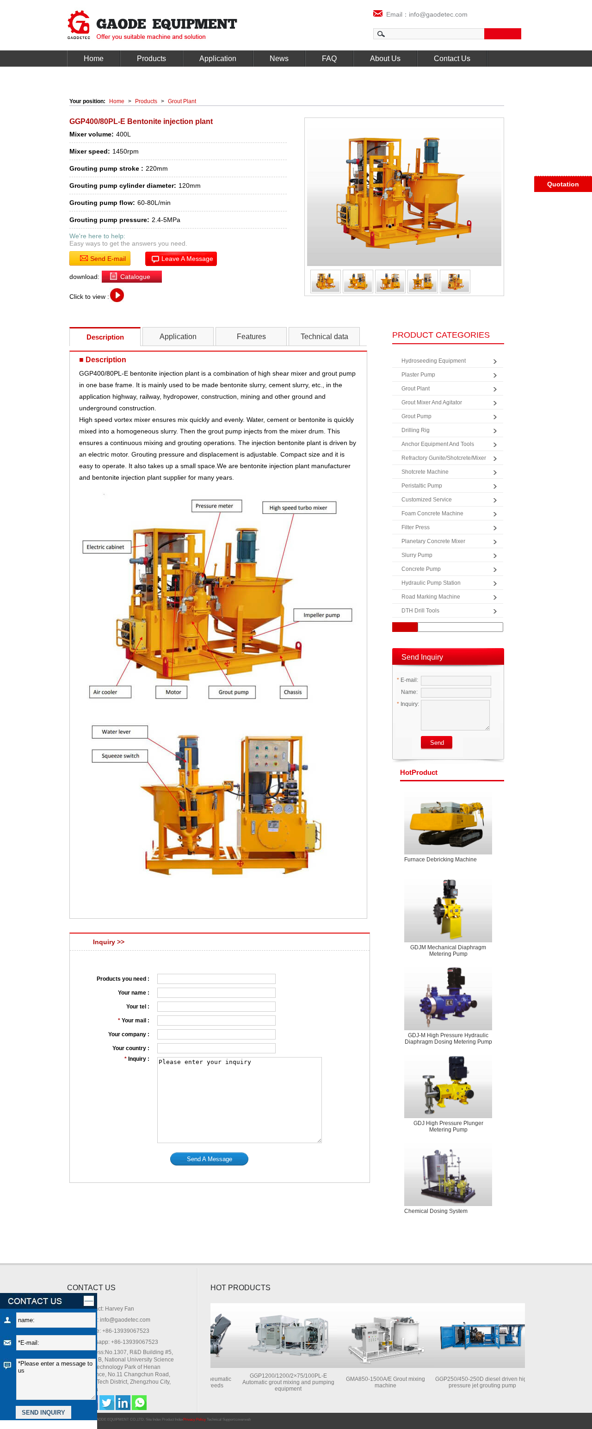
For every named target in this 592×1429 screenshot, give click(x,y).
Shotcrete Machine (425, 472)
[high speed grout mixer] (370, 1365)
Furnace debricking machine (440, 859)
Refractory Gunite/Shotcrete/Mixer (443, 458)
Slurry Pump (416, 555)
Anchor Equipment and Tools (437, 444)
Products (151, 58)
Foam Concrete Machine (432, 513)
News (279, 58)
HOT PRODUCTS (240, 1288)
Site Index (153, 1419)
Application (217, 58)
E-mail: (407, 680)
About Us (385, 58)
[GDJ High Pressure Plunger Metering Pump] (448, 1085)
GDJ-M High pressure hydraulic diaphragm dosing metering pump (448, 1038)
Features (251, 336)
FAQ (329, 58)
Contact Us (452, 58)
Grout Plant (182, 101)
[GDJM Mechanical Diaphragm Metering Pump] (448, 909)
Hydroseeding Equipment (433, 361)
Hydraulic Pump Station (431, 583)
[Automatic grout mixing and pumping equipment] (273, 1365)
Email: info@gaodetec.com (116, 1320)
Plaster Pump (418, 374)
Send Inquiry (422, 657)
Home (94, 58)
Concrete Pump (421, 569)
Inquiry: (408, 704)
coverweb (243, 1419)
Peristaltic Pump (421, 486)
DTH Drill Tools (420, 610)
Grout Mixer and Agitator (431, 402)
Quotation (563, 184)
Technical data (324, 336)
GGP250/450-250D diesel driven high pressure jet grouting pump (467, 1382)
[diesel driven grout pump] (467, 1365)
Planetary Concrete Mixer (433, 541)
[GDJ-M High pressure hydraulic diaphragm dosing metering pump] (448, 997)
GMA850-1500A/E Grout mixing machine (370, 1382)
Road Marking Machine (430, 597)
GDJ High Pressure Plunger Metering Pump (448, 1126)
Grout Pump (416, 416)
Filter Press (415, 527)
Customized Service (426, 499)
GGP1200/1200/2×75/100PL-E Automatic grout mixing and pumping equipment (274, 1382)
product (419, 772)
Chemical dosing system (436, 1211)
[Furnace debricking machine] (448, 821)
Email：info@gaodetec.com (425, 14)
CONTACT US (91, 1288)
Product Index (172, 1419)
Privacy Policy (194, 1419)
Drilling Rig (415, 430)
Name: (409, 692)
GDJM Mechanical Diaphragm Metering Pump (448, 950)
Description (105, 337)
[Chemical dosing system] (448, 1173)
